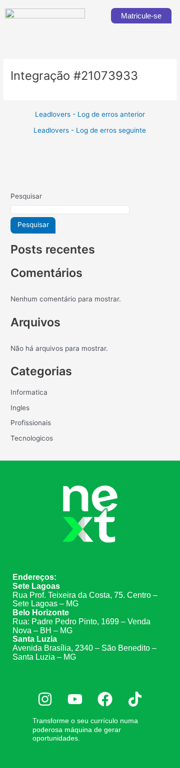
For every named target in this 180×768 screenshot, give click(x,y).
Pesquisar (26, 196)
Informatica (29, 392)
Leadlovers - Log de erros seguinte (90, 130)
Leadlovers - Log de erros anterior (90, 114)
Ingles (20, 408)
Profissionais (30, 423)
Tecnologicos (31, 438)
